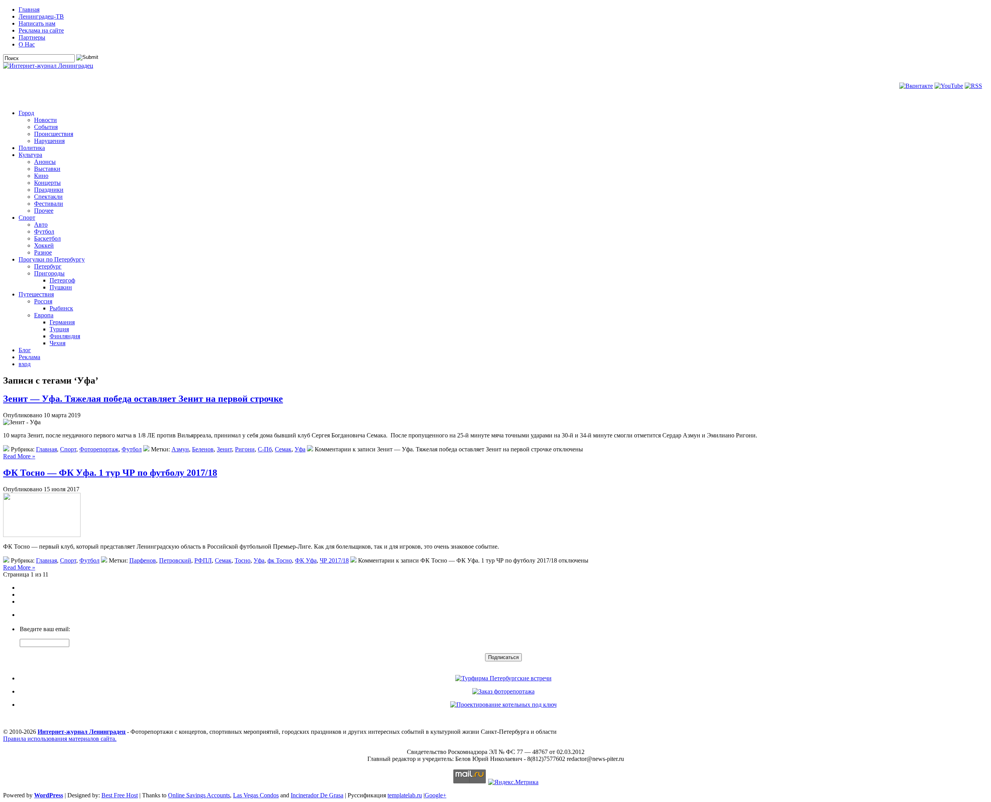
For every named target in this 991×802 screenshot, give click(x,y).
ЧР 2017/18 (334, 560)
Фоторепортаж (98, 449)
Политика (32, 148)
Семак (283, 449)
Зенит (224, 449)
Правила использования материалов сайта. (60, 738)
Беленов (203, 449)
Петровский (175, 560)
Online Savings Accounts (199, 795)
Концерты (47, 182)
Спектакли (48, 196)
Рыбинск (61, 308)
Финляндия (65, 336)
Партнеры (32, 37)
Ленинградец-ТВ (41, 16)
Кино (41, 175)
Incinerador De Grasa (317, 795)
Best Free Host (119, 795)
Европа (43, 315)
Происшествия (53, 134)
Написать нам (37, 23)
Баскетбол (47, 238)
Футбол (44, 231)
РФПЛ (203, 560)
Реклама (29, 357)
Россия (43, 301)
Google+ (435, 795)
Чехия (57, 343)
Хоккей (44, 245)
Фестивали (48, 203)
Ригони (245, 449)
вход (25, 364)
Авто (41, 224)
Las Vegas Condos (256, 795)
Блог (25, 350)
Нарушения (49, 141)
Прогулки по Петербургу (52, 259)
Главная (29, 9)
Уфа (300, 449)
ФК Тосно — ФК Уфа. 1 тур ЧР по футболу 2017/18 (110, 473)
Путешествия (36, 294)
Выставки (47, 168)
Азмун (180, 449)
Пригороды (49, 273)
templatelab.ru (404, 795)
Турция (59, 329)
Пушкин (61, 287)
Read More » (19, 456)
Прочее (43, 210)
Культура (30, 154)
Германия (62, 322)
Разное (43, 252)
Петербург (48, 266)
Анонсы (45, 161)
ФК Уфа (306, 560)
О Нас (27, 44)
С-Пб (265, 449)
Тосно (242, 560)
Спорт (27, 217)
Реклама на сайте (41, 30)
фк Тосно (279, 560)
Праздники (48, 189)
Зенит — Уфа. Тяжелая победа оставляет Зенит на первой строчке (143, 399)
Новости (45, 120)
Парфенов (142, 560)
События (46, 127)
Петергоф (62, 280)
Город (26, 113)
